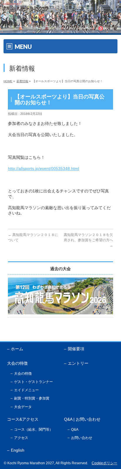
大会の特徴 (23, 373)
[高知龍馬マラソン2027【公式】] (60, 29)
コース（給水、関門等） (33, 429)
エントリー (78, 363)
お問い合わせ (81, 438)
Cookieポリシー (104, 463)
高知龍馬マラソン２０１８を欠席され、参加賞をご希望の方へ (88, 240)
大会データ (23, 407)
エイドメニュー (26, 390)
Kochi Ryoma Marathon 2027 (30, 463)
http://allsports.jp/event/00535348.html (43, 168)
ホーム (17, 348)
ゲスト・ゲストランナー (33, 382)
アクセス (21, 438)
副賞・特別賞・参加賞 (31, 398)
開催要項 (76, 348)
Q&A (74, 429)
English (17, 450)
